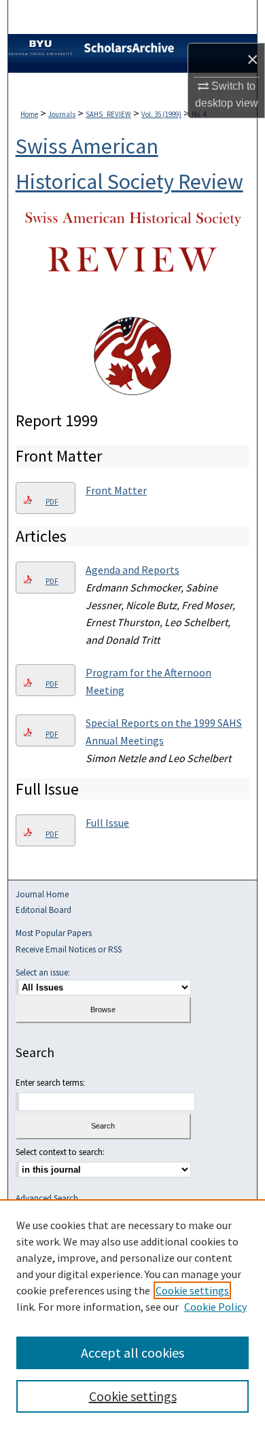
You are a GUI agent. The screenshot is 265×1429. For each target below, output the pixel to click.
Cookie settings (192, 1290)
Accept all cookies (132, 1352)
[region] (132, 1314)
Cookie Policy (215, 1306)
